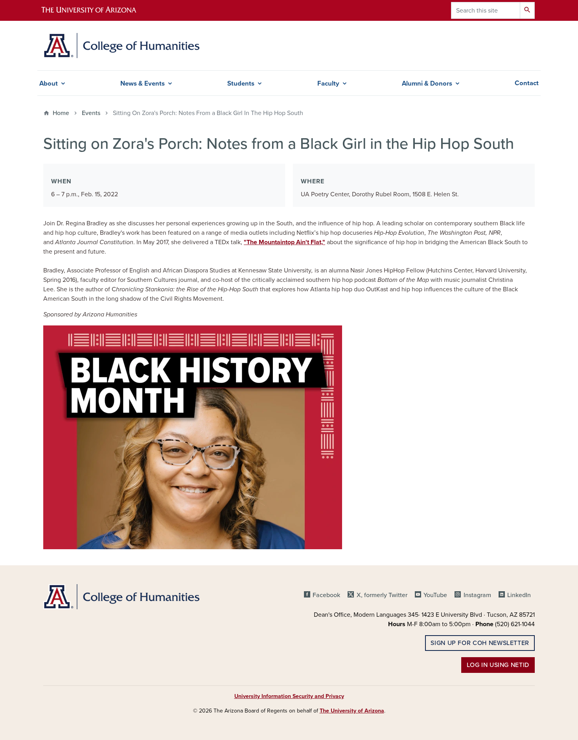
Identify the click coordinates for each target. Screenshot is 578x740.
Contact (527, 83)
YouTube (435, 595)
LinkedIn (519, 595)
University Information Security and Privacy (289, 696)
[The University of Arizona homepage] (95, 10)
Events (91, 113)
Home (61, 113)
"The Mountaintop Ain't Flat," (284, 242)
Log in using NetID (498, 665)
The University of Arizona (352, 710)
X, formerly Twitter (382, 595)
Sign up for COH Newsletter (480, 643)
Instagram (477, 595)
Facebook (326, 595)
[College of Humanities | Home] (121, 45)
